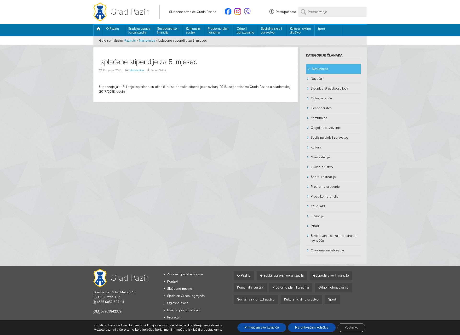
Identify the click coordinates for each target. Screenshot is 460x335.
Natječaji (317, 79)
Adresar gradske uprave (185, 274)
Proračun (174, 317)
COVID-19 (318, 206)
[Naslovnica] (98, 30)
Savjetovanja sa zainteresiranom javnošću (334, 238)
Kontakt (172, 281)
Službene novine (179, 289)
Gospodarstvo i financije (167, 30)
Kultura (316, 147)
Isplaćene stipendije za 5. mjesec (148, 61)
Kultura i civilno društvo (300, 30)
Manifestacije (320, 157)
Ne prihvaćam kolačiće (311, 327)
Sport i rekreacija (323, 177)
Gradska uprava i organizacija (139, 30)
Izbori (315, 226)
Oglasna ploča (321, 98)
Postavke (351, 327)
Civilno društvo (322, 167)
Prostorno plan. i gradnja (218, 30)
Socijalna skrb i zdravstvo (271, 30)
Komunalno (319, 118)
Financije (317, 216)
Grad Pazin (130, 12)
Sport (321, 29)
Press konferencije (325, 196)
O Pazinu (112, 29)
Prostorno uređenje (325, 187)
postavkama (212, 330)
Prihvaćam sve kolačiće (262, 327)
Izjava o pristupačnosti (183, 310)
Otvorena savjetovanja (327, 250)
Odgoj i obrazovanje (245, 30)
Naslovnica (147, 41)
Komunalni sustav (193, 30)
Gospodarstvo (321, 108)
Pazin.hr (130, 41)
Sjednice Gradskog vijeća (329, 88)
